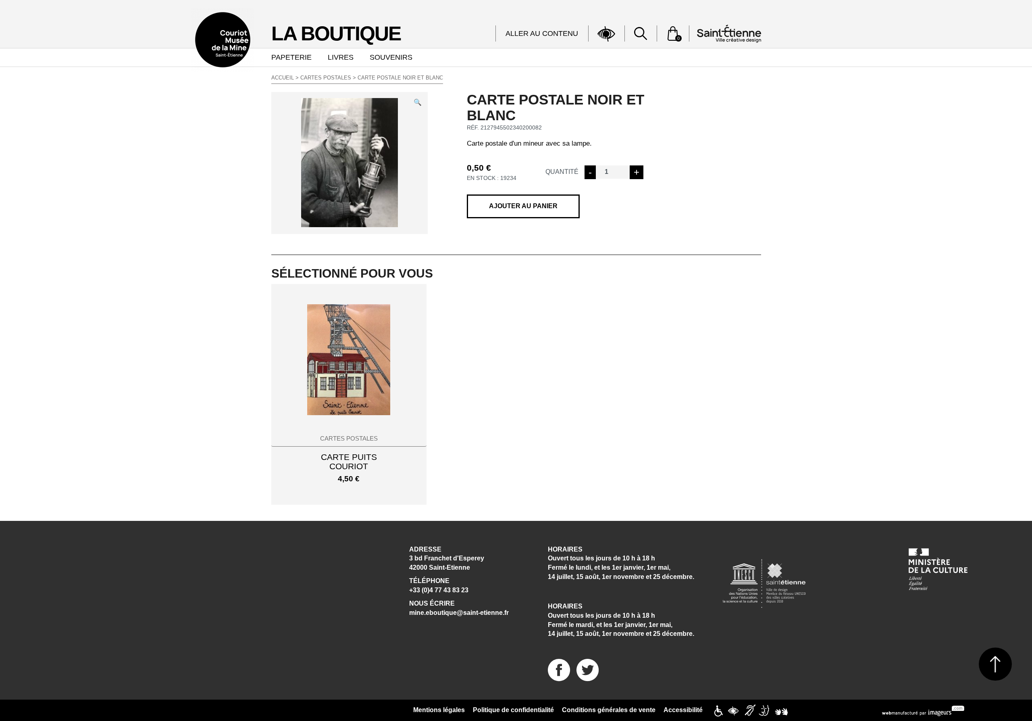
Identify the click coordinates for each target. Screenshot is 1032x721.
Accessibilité (683, 709)
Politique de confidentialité (513, 709)
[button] (418, 102)
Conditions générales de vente (608, 709)
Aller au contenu (542, 33)
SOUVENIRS (391, 57)
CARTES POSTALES (325, 78)
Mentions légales (439, 709)
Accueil (282, 78)
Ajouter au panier (523, 206)
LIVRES (341, 57)
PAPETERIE (291, 57)
